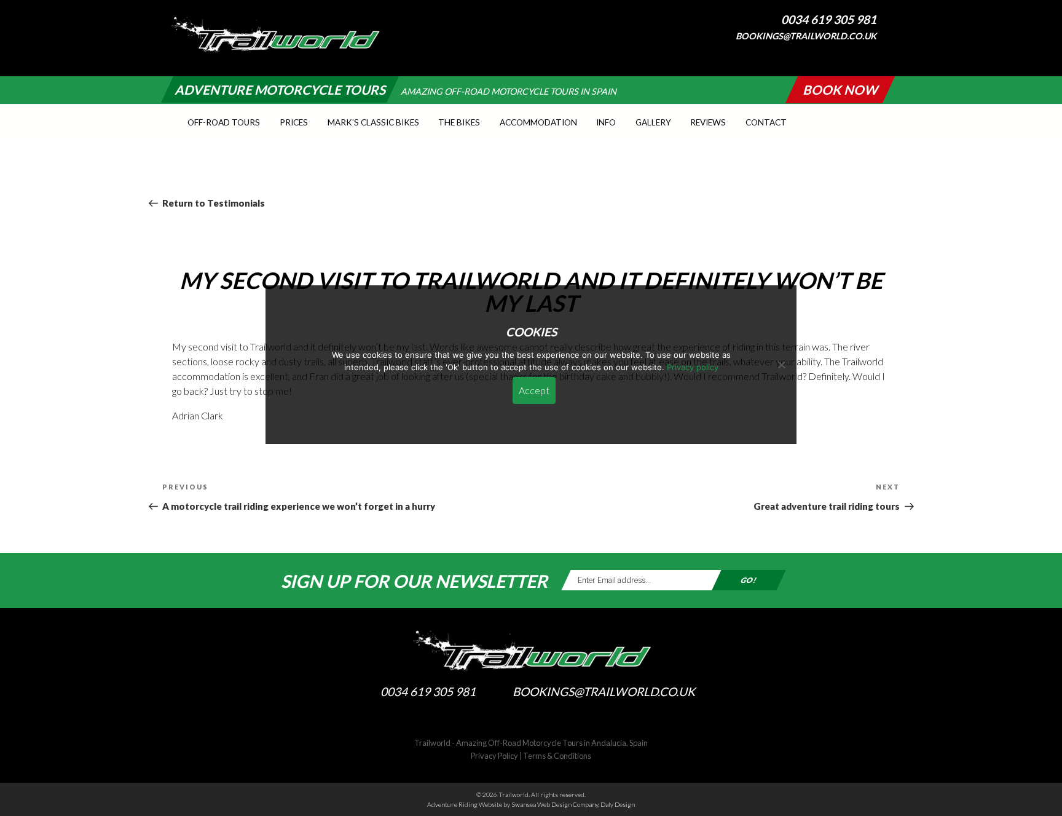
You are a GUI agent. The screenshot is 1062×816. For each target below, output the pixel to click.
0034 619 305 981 (828, 19)
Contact (766, 122)
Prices (294, 122)
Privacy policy (692, 367)
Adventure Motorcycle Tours (280, 89)
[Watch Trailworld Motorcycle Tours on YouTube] (890, 53)
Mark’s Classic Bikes (373, 122)
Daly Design (617, 804)
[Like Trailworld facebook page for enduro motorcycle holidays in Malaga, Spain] (506, 720)
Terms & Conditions (557, 756)
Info (606, 122)
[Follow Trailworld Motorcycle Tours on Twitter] (877, 53)
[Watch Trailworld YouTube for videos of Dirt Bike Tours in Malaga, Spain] (555, 720)
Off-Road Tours (223, 122)
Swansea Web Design (541, 804)
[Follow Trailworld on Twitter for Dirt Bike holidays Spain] (531, 720)
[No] (781, 364)
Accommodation (538, 122)
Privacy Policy (494, 756)
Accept (534, 390)
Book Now (840, 89)
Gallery (653, 122)
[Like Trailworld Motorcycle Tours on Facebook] (864, 53)
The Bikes (459, 122)
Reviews (708, 122)
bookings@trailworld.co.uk (806, 36)
